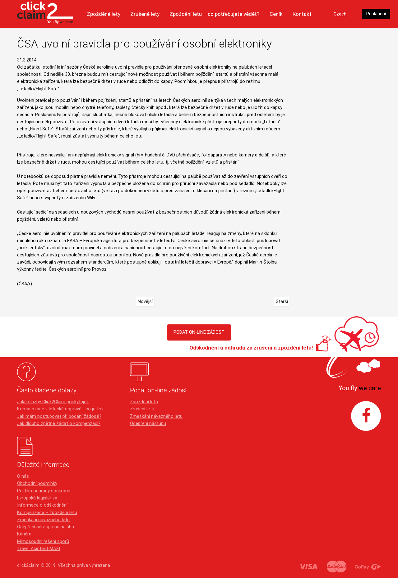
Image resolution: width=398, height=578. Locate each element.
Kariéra (24, 534)
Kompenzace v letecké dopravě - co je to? (60, 409)
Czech (340, 14)
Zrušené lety (145, 14)
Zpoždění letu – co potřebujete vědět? (214, 14)
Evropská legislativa (37, 498)
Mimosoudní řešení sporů (43, 541)
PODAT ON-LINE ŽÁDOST (199, 332)
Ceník (276, 14)
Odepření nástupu (148, 423)
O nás (23, 476)
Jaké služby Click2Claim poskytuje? (53, 401)
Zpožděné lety (103, 14)
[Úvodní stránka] (45, 14)
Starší (282, 301)
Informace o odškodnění (42, 505)
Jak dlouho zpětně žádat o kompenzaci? (58, 423)
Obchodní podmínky (37, 483)
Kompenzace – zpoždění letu (47, 512)
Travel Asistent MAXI (38, 548)
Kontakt (302, 14)
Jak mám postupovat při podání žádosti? (59, 416)
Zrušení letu (142, 409)
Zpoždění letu (144, 401)
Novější (145, 301)
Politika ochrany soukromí (43, 491)
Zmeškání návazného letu (156, 416)
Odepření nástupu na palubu (45, 527)
